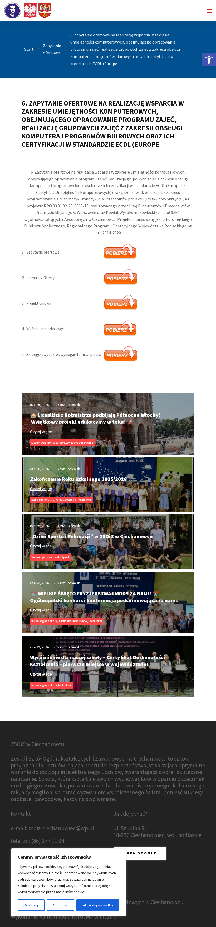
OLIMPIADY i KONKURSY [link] (72, 621)
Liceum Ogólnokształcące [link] (48, 443)
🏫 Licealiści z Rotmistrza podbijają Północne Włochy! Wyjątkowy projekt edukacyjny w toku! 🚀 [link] (95, 418)
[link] (209, 59)
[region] (68, 882)
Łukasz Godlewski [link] (67, 405)
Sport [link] (65, 557)
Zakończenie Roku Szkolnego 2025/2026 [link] (78, 479)
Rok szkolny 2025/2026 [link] (46, 500)
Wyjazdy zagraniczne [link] (79, 443)
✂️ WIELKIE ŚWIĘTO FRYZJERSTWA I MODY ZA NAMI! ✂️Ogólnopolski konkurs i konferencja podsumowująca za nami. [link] (104, 597)
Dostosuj (31, 905)
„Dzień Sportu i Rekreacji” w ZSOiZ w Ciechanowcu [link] (91, 536)
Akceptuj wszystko (98, 905)
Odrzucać (60, 905)
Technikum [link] (95, 621)
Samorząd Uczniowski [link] (77, 500)
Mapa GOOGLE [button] (140, 853)
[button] (209, 11)
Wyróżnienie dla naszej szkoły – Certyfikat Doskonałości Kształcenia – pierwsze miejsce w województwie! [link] (97, 660)
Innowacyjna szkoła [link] (44, 621)
